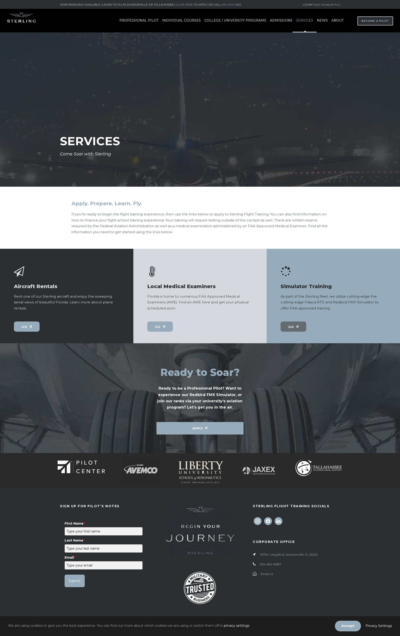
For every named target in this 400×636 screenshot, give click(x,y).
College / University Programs (235, 20)
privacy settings (236, 625)
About (337, 20)
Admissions (281, 20)
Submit (75, 581)
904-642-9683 (231, 4)
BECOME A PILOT (375, 20)
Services (304, 20)
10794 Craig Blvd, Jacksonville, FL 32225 (289, 554)
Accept (347, 626)
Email (70, 557)
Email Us (267, 574)
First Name (75, 523)
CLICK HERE (184, 4)
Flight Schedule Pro (326, 4)
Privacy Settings (379, 626)
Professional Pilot (138, 20)
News (322, 20)
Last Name (75, 540)
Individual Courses (181, 20)
